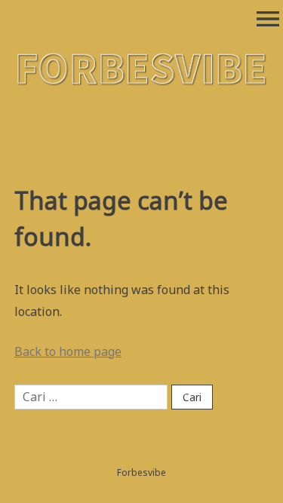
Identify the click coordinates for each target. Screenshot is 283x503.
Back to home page (68, 351)
